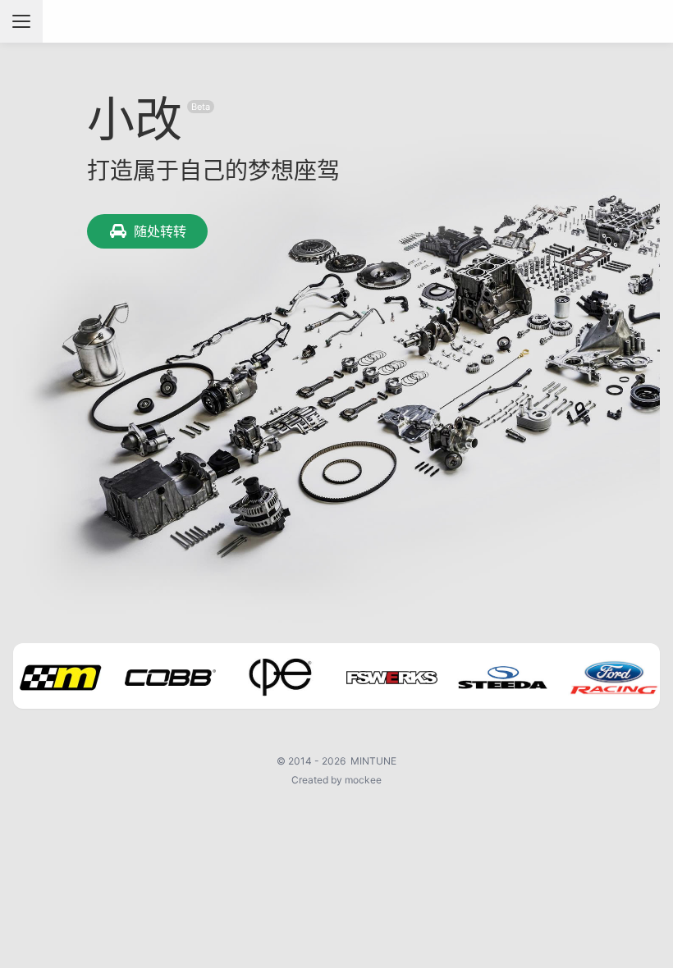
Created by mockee (336, 780)
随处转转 (160, 231)
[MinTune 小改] (337, 21)
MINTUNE (373, 761)
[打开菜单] (21, 21)
